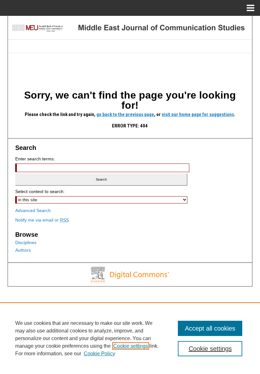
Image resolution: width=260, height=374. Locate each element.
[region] (130, 338)
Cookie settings (130, 346)
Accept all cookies (210, 328)
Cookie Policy (99, 353)
